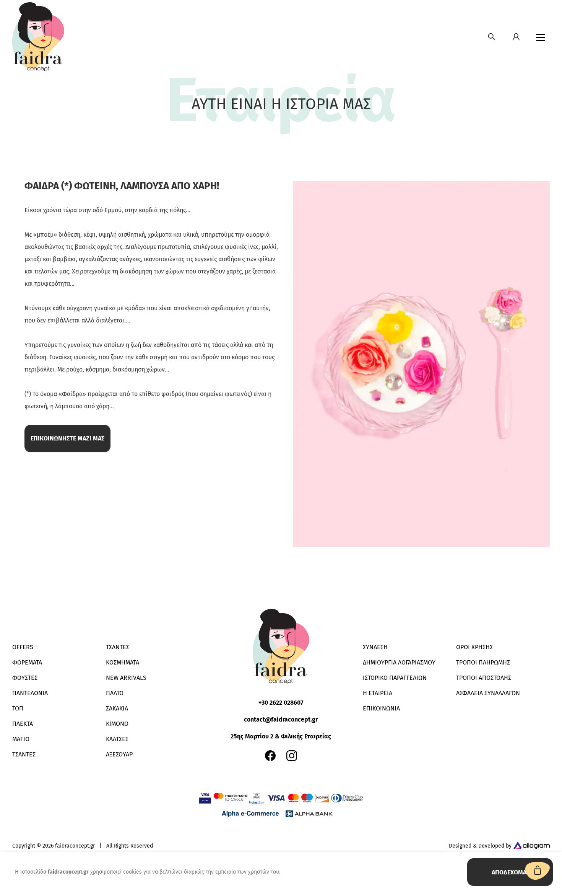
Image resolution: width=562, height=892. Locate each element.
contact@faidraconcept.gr (281, 719)
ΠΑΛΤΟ (114, 693)
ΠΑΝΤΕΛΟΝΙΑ (30, 693)
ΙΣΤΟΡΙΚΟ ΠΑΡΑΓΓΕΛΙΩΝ (395, 677)
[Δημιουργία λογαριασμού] (516, 36)
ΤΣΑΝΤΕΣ (24, 754)
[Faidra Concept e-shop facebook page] (270, 756)
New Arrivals (126, 677)
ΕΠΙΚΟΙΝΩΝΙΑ (381, 708)
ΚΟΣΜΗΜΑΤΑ (122, 662)
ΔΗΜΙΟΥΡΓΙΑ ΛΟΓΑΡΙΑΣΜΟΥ (399, 662)
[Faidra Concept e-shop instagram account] (292, 756)
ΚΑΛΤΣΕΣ (117, 739)
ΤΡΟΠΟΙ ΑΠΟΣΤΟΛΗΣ (483, 677)
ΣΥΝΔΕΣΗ (375, 647)
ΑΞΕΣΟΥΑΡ (119, 754)
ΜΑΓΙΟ (20, 739)
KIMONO (117, 723)
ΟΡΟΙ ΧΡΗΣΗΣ (474, 647)
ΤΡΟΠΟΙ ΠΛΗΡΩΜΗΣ (483, 662)
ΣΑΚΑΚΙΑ (117, 708)
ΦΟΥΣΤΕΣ (24, 677)
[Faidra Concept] (38, 36)
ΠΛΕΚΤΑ (22, 723)
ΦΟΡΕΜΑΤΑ (27, 662)
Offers (22, 647)
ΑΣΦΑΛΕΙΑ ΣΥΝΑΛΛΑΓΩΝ (488, 693)
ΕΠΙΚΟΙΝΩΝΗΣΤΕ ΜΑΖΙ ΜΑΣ (67, 438)
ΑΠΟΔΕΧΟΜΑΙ (510, 872)
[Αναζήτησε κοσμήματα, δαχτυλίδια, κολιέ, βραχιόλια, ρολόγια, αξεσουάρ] (491, 36)
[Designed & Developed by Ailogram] (531, 846)
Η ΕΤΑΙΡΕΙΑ (377, 693)
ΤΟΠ (17, 708)
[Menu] (540, 37)
